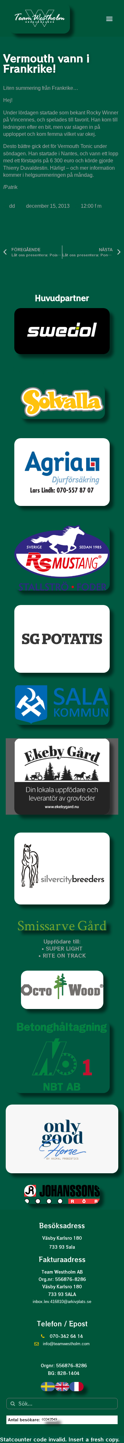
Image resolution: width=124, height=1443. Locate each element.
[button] (109, 18)
